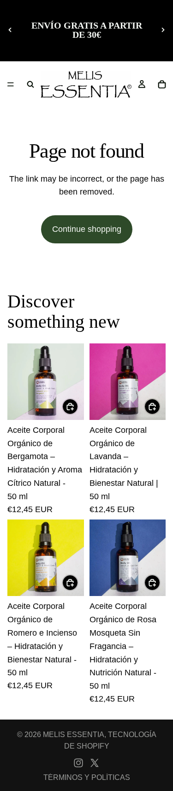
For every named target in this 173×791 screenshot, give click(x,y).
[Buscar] (30, 84)
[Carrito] (162, 84)
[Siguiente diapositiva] (163, 30)
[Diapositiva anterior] (10, 30)
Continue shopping (86, 229)
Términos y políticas (86, 777)
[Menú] (10, 84)
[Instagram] (78, 762)
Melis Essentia (73, 734)
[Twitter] (94, 762)
